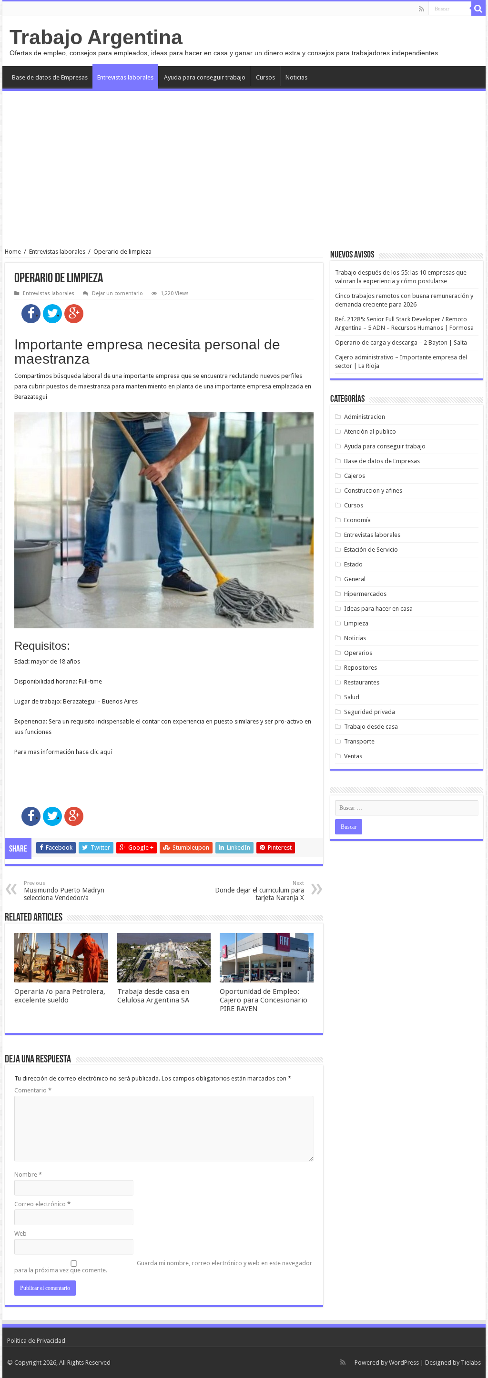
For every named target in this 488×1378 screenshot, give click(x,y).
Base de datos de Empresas (50, 77)
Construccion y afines (373, 490)
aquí (106, 751)
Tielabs (471, 1362)
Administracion (364, 416)
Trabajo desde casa (371, 726)
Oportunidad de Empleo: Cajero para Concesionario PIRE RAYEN (263, 1000)
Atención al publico (370, 431)
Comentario (32, 1090)
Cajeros (354, 475)
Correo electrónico (42, 1204)
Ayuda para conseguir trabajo (204, 77)
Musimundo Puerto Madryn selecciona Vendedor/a (64, 891)
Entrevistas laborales (125, 77)
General (355, 579)
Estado (353, 564)
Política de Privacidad (36, 1340)
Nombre (28, 1174)
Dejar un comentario (117, 293)
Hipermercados (365, 593)
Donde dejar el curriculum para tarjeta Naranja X (259, 891)
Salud (351, 697)
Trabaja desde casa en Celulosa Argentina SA (153, 995)
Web (20, 1233)
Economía (357, 520)
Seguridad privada (369, 711)
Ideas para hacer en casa (378, 608)
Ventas (353, 756)
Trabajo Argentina (96, 37)
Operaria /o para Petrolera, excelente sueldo (59, 995)
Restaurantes (361, 682)
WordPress (404, 1362)
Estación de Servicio (371, 549)
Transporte (359, 741)
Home (13, 251)
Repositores (360, 667)
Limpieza (356, 623)
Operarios (358, 652)
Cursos (265, 77)
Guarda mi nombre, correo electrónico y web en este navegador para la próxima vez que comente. (163, 1266)
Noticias (296, 77)
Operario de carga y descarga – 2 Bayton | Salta (401, 342)
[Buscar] (478, 8)
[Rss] (421, 9)
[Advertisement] (244, 169)
